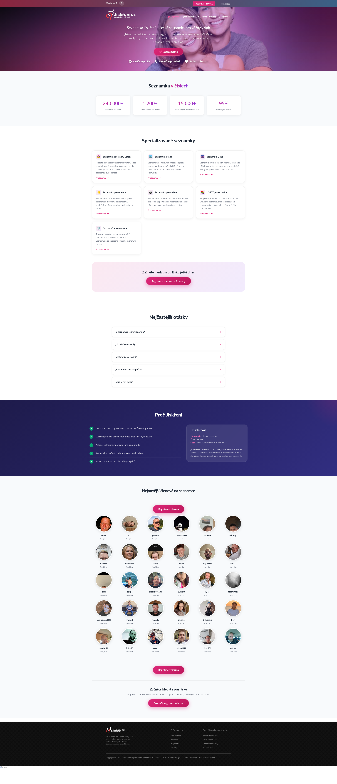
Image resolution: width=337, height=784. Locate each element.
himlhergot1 (233, 535)
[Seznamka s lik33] (104, 580)
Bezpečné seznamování (115, 228)
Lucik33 (181, 592)
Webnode (193, 757)
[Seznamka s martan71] (104, 636)
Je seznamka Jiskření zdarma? (130, 331)
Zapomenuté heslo (210, 735)
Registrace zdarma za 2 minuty (168, 281)
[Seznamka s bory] (233, 608)
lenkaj (155, 563)
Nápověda (225, 16)
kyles (207, 592)
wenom (104, 535)
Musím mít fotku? (124, 382)
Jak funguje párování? (126, 357)
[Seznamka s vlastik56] (207, 636)
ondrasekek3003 (104, 620)
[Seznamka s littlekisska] (207, 608)
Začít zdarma (168, 51)
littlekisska (207, 620)
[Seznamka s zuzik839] (207, 523)
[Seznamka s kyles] (207, 580)
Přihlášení (174, 740)
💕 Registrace (324, 780)
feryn (181, 563)
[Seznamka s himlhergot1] (233, 523)
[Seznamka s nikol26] (181, 608)
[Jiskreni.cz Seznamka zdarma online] (116, 3)
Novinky (174, 748)
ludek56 (103, 563)
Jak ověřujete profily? (126, 344)
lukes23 (129, 648)
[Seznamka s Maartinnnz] (233, 580)
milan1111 (181, 648)
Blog (214, 16)
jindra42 (129, 620)
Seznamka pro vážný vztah (117, 157)
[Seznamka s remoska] (155, 608)
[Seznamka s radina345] (130, 552)
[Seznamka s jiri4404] (155, 523)
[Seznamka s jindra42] (130, 608)
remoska (155, 620)
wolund (233, 648)
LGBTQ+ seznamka (217, 192)
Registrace (175, 744)
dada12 (233, 563)
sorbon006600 (155, 592)
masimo (155, 648)
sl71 (130, 535)
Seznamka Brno (215, 157)
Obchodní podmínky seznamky (146, 757)
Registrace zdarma (168, 509)
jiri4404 (155, 535)
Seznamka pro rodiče (166, 192)
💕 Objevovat (173, 16)
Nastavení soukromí (207, 757)
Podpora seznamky (210, 744)
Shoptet (185, 757)
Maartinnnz (233, 592)
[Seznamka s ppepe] (130, 580)
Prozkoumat (101, 178)
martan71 (104, 648)
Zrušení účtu (208, 748)
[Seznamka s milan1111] (181, 636)
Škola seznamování (210, 740)
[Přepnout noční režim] (121, 3)
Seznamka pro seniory (114, 192)
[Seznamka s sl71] (130, 523)
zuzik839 (207, 535)
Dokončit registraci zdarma (168, 703)
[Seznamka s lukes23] (130, 636)
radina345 (129, 563)
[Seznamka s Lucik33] (181, 580)
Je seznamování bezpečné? (129, 369)
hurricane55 (181, 535)
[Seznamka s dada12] (233, 552)
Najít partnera (176, 735)
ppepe (130, 592)
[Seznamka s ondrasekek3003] (104, 608)
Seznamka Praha (163, 157)
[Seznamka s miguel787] (207, 552)
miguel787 (207, 563)
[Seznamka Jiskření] (115, 734)
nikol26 (181, 620)
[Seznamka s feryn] (181, 552)
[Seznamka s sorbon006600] (155, 580)
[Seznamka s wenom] (104, 523)
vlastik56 (207, 648)
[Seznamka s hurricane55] (181, 523)
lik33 (104, 592)
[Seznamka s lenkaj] (155, 552)
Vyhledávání (189, 16)
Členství (203, 16)
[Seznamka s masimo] (155, 636)
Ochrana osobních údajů (170, 757)
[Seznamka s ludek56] (104, 552)
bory (233, 620)
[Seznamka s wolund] (233, 636)
